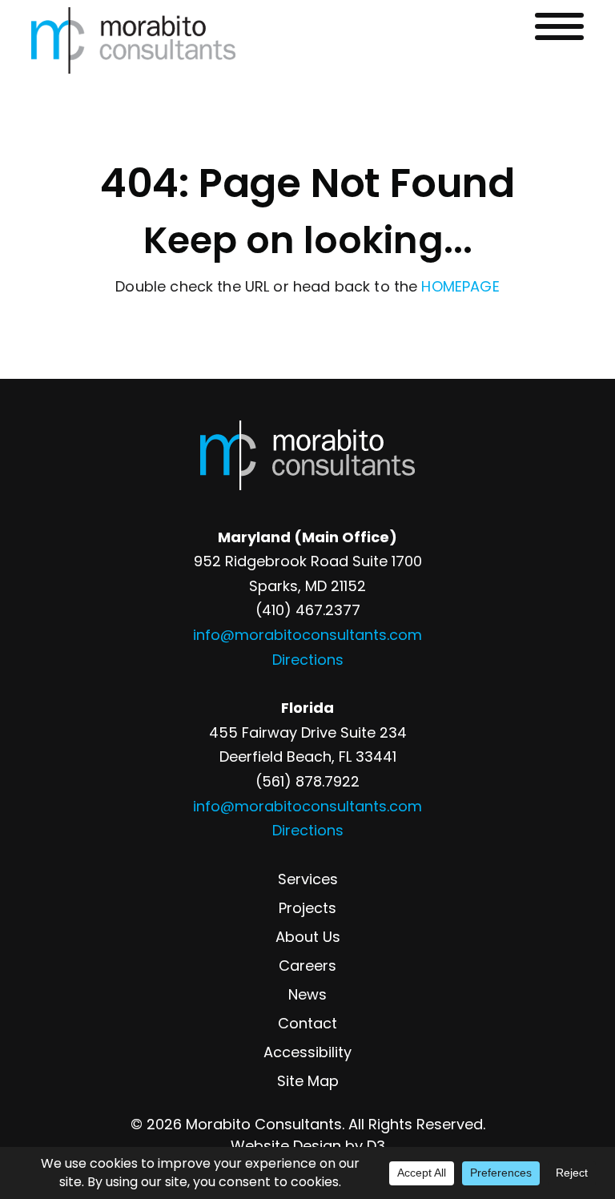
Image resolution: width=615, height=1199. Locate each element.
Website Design (286, 1146)
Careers (307, 966)
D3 (376, 1146)
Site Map (308, 1081)
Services (308, 879)
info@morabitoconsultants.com (307, 635)
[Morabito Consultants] (133, 40)
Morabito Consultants (264, 1124)
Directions (308, 660)
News (307, 994)
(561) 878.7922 (307, 781)
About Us (307, 937)
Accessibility (307, 1052)
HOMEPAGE (460, 286)
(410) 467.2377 (307, 610)
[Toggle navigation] (559, 27)
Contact (307, 1023)
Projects (307, 908)
